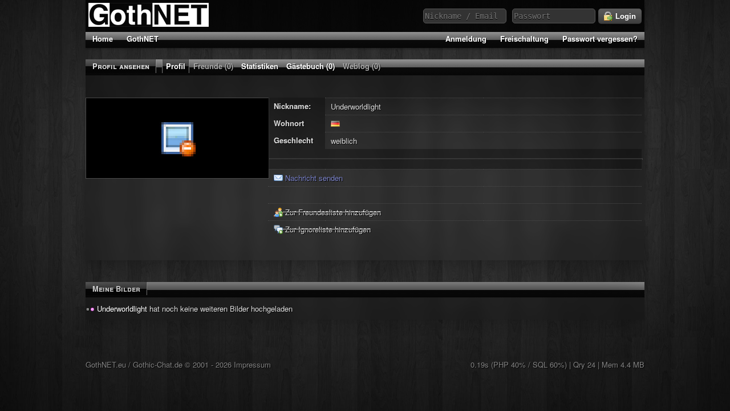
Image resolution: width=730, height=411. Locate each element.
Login (624, 16)
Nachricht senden (313, 177)
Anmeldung (465, 38)
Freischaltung (524, 38)
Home (102, 38)
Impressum (252, 364)
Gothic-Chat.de (157, 364)
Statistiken (259, 66)
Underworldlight (122, 308)
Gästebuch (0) (310, 66)
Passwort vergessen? (600, 38)
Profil (175, 66)
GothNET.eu (106, 364)
